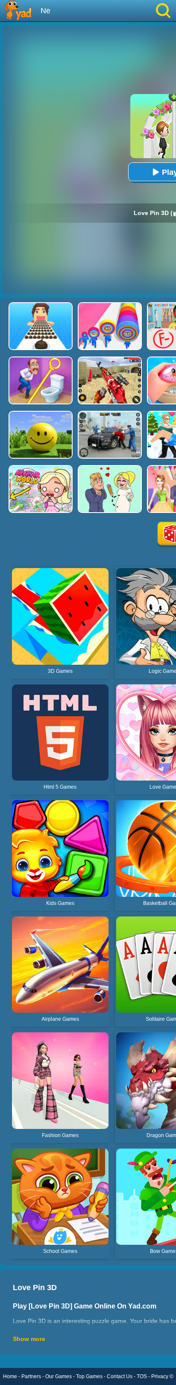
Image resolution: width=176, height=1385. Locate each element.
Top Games (89, 1376)
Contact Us (119, 1376)
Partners (31, 1376)
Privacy (159, 1376)
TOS (142, 1376)
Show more (29, 1338)
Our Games (58, 1376)
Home (10, 1376)
